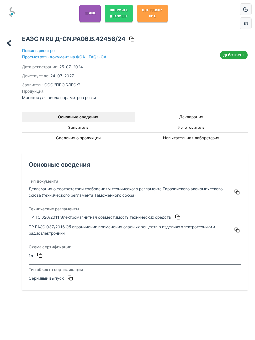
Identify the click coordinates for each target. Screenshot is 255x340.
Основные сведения (78, 116)
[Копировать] (132, 39)
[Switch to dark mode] (246, 9)
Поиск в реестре (38, 50)
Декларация (191, 116)
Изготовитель (191, 127)
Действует (233, 55)
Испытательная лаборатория (191, 137)
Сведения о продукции (78, 137)
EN (246, 23)
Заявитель (78, 127)
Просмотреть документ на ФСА (53, 56)
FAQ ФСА (97, 56)
